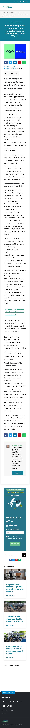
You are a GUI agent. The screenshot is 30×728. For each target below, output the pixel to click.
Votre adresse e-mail (12, 529)
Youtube (17, 701)
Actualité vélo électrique (15, 22)
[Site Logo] (9, 7)
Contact (3, 713)
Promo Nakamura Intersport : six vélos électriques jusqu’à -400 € (15, 650)
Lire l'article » (10, 595)
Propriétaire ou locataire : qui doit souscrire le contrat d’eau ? (14, 588)
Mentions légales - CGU (7, 710)
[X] (15, 2)
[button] (3, 6)
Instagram (20, 701)
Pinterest (13, 701)
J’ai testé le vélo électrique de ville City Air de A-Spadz (14, 618)
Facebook (3, 701)
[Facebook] (12, 2)
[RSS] (18, 2)
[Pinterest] (21, 2)
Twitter (6, 701)
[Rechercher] (24, 555)
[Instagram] (27, 2)
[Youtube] (24, 2)
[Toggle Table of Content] (16, 73)
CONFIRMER (15, 544)
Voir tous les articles (17, 472)
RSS (10, 701)
